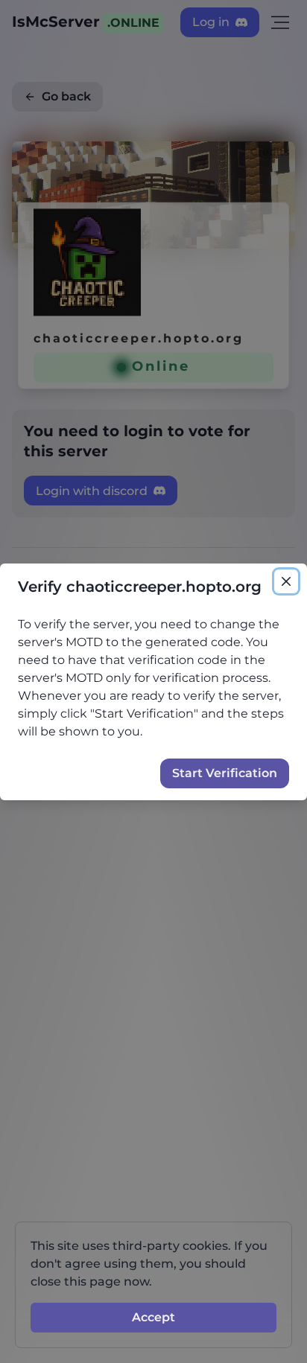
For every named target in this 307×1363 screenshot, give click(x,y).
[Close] (286, 581)
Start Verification (224, 773)
